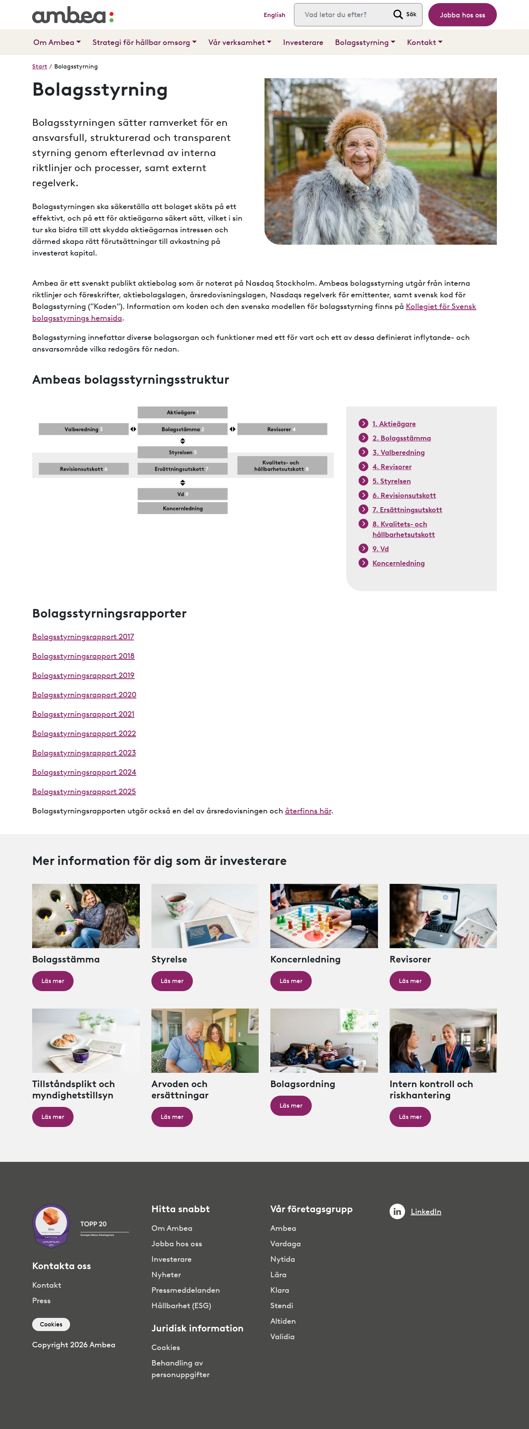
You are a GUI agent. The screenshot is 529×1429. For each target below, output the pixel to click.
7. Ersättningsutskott (407, 510)
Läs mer (52, 981)
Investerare (303, 42)
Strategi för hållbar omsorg (141, 42)
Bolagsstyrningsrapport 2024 (84, 772)
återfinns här (308, 810)
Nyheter (166, 1274)
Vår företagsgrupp (311, 1209)
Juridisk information (197, 1328)
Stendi (281, 1305)
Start (39, 66)
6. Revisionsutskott (404, 495)
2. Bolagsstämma (402, 438)
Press (41, 1300)
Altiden (283, 1321)
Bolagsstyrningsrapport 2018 (83, 655)
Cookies (51, 1324)
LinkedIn (426, 1211)
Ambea (283, 1228)
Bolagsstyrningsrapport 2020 (84, 694)
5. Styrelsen (392, 481)
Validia (282, 1336)
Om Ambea (53, 42)
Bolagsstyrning (362, 42)
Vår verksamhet (236, 42)
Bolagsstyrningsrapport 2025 (84, 791)
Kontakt (421, 42)
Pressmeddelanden (185, 1290)
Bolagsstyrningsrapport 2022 (84, 733)
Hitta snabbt (180, 1209)
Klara (279, 1290)
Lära (278, 1274)
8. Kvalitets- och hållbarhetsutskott (404, 529)
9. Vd (381, 549)
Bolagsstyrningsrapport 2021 (83, 714)
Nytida (282, 1259)
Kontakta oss (61, 1266)
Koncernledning (399, 563)
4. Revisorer (392, 467)
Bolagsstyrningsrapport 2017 (83, 636)
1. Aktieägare (394, 424)
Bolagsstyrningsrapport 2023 (84, 752)
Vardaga (285, 1243)
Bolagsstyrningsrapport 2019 (83, 675)
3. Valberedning (399, 452)
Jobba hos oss (462, 15)
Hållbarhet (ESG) (181, 1305)
